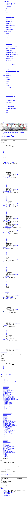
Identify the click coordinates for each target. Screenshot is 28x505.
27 (6, 256)
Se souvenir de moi (7, 481)
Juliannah (7, 221)
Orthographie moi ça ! (7, 339)
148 (6, 199)
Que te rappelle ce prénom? (8, 261)
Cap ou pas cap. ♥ (6, 276)
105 (6, 212)
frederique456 (17, 323)
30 (6, 283)
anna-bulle (7, 292)
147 (6, 198)
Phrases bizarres (6, 291)
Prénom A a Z (6, 232)
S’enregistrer (10, 474)
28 (6, 281)
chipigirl (6, 206)
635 (6, 238)
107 (6, 214)
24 (6, 253)
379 (6, 270)
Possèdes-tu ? (6, 325)
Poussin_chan (17, 295)
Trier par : (13, 354)
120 (6, 183)
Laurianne (7, 163)
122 (6, 185)
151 (6, 334)
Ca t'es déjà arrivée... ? (7, 191)
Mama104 (16, 309)
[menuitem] (10, 3)
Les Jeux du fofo (7, 136)
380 (6, 271)
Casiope (6, 340)
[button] (3, 144)
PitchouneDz (7, 192)
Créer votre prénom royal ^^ (8, 297)
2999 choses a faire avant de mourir (10, 205)
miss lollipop (7, 248)
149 (6, 200)
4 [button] (3, 151)
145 (6, 196)
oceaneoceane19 (8, 227)
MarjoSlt (16, 174)
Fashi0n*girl (7, 233)
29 (6, 282)
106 (6, 213)
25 (6, 254)
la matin (4, 247)
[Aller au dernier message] (18, 174)
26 (6, 255)
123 (6, 186)
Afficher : (3, 354)
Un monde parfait (6, 220)
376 (6, 267)
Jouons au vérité (6, 311)
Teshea (6, 312)
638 (6, 241)
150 (6, 333)
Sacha (6, 326)
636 (6, 239)
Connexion (3, 474)
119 (6, 181)
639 (6, 242)
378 (6, 269)
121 (6, 184)
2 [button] (3, 148)
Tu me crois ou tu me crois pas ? (9, 176)
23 (6, 252)
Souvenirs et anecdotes (8, 226)
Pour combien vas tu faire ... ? (9, 162)
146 (6, 197)
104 (6, 211)
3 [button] (3, 150)
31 (6, 284)
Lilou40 (6, 177)
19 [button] (3, 154)
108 (6, 215)
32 (6, 285)
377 (6, 268)
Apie (6, 277)
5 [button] (3, 152)
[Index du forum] (14, 127)
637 (6, 240)
